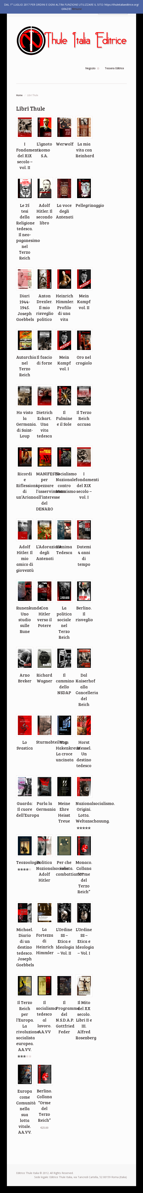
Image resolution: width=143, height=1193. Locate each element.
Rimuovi (77, 9)
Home (19, 95)
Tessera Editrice (114, 68)
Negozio (90, 68)
